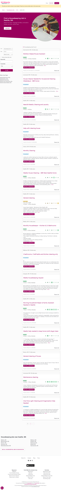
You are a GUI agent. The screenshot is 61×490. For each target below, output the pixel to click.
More (45, 65)
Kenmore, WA (4, 444)
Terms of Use (29, 483)
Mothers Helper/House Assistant (34, 54)
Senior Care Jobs (47, 477)
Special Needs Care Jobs (46, 475)
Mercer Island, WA (5, 441)
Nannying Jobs (46, 472)
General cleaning (29, 198)
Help (47, 3)
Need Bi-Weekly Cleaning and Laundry (36, 104)
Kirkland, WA (33, 441)
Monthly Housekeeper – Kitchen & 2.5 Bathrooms (39, 225)
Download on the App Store (30, 465)
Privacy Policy (37, 483)
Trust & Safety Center (14, 472)
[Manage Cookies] (2, 487)
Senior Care (30, 477)
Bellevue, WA (33, 439)
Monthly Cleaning (29, 150)
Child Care (30, 474)
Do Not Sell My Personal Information (30, 484)
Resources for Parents (14, 475)
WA (17, 10)
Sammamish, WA (34, 445)
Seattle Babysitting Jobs (5, 77)
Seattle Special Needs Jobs (5, 82)
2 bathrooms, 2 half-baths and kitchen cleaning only (40, 254)
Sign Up (57, 3)
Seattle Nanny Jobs (4, 78)
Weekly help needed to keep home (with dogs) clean (40, 331)
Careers (29, 458)
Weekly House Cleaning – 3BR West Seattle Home (40, 173)
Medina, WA (3, 439)
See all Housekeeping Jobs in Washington (13, 449)
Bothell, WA (33, 444)
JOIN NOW (7, 28)
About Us (23, 458)
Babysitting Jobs (47, 471)
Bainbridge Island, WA (6, 445)
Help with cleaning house (31, 128)
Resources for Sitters (14, 477)
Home (3, 10)
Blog (34, 458)
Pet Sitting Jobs (46, 478)
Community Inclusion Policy (14, 474)
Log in (51, 3)
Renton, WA (3, 442)
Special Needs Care (30, 475)
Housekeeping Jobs (10, 10)
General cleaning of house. (32, 356)
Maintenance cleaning (30, 377)
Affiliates (14, 471)
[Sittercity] (5, 2)
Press (38, 458)
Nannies (30, 472)
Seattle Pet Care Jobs (4, 79)
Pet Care (30, 478)
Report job (56, 70)
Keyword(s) (3, 59)
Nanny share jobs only (6, 57)
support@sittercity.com (35, 486)
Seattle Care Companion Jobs (6, 81)
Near (1, 51)
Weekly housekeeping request (33, 278)
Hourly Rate (3, 63)
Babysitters (30, 471)
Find (1, 48)
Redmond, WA (33, 442)
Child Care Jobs (46, 474)
